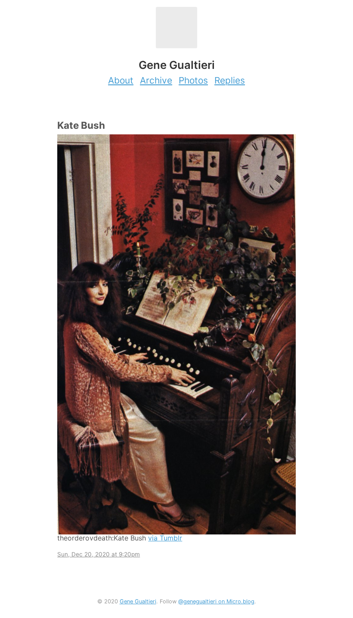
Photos (193, 80)
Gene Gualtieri (138, 601)
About (120, 80)
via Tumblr (165, 538)
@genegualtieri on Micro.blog (216, 601)
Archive (156, 80)
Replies (229, 80)
